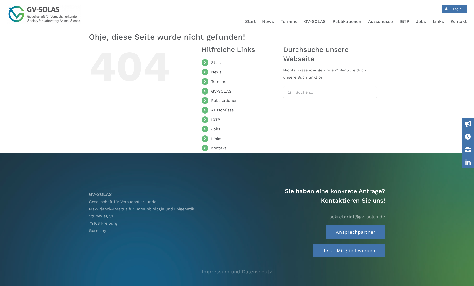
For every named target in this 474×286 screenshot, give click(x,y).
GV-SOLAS (221, 91)
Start (216, 62)
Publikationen (224, 100)
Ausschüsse (222, 110)
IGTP (215, 119)
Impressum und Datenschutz (237, 272)
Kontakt (218, 148)
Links (216, 138)
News (216, 72)
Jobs (215, 129)
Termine (218, 81)
